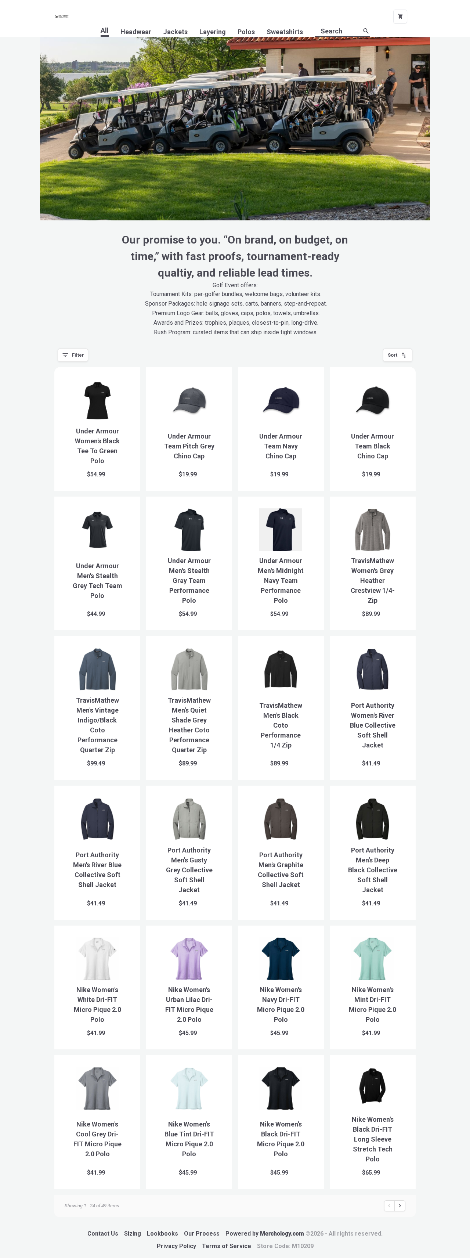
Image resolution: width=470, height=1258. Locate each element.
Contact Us (102, 1233)
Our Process (202, 1233)
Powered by (304, 1233)
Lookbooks (162, 1233)
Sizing (132, 1233)
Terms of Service (226, 1246)
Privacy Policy (176, 1246)
